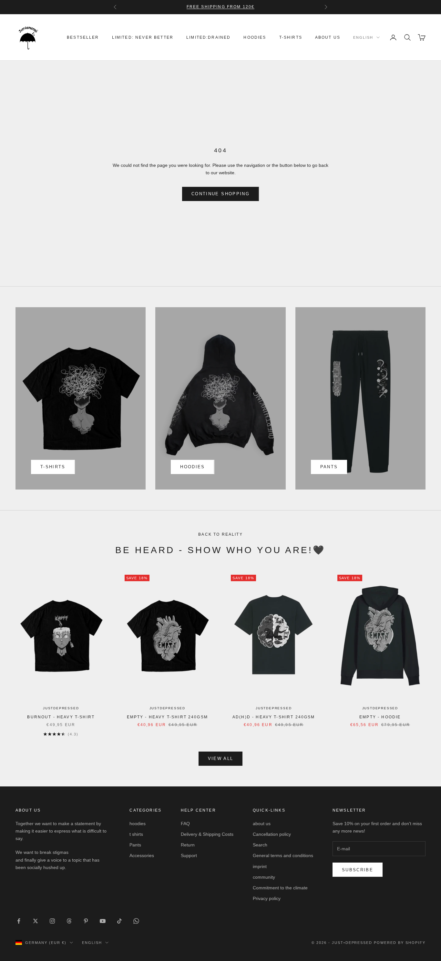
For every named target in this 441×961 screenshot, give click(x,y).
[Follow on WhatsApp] (136, 921)
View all (220, 758)
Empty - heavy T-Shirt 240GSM (167, 717)
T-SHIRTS (53, 466)
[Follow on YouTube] (102, 921)
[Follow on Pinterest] (86, 921)
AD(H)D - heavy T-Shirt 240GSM (273, 717)
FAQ (185, 823)
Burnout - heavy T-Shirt (61, 717)
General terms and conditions (283, 855)
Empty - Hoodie (380, 717)
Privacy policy (267, 898)
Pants (329, 466)
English (363, 37)
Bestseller (83, 37)
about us (327, 37)
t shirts (136, 834)
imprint (260, 866)
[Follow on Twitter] (35, 921)
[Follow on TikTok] (119, 921)
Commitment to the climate (280, 887)
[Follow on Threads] (69, 921)
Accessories (141, 855)
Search (260, 844)
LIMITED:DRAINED (208, 37)
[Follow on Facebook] (18, 921)
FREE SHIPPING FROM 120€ (221, 7)
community (264, 877)
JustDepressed (61, 708)
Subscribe (357, 869)
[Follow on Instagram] (52, 921)
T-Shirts (290, 37)
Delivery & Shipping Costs (207, 834)
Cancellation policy (272, 834)
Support (189, 855)
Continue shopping (220, 193)
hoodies (254, 37)
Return (188, 844)
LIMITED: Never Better (142, 37)
